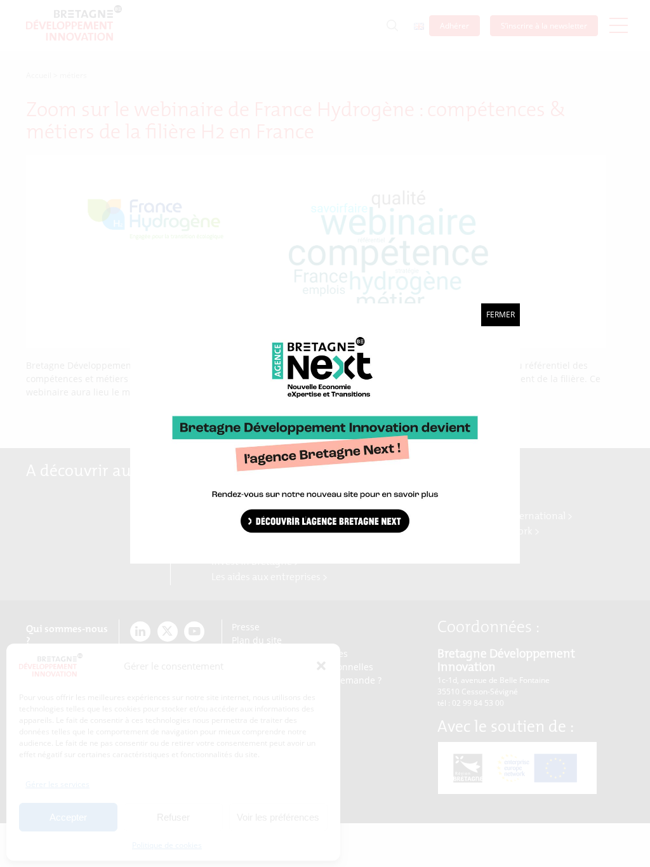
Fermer (500, 314)
